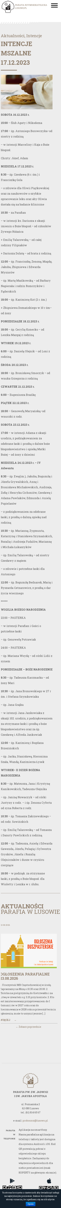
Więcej (8, 1020)
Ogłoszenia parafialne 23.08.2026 (25, 976)
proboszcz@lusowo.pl (35, 1120)
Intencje (34, 35)
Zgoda (31, 1204)
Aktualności (13, 35)
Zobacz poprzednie (28, 1026)
